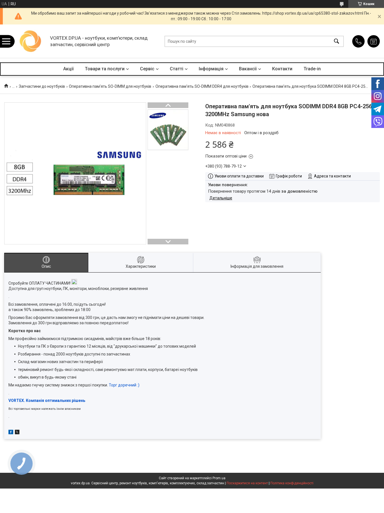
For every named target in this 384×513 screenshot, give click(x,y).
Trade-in (312, 68)
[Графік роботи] (373, 41)
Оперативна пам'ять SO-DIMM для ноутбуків (110, 86)
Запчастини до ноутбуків (42, 86)
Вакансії (248, 68)
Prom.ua (219, 478)
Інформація (211, 68)
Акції (68, 68)
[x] (17, 433)
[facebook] (10, 433)
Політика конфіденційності (291, 483)
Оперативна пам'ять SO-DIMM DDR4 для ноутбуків (202, 86)
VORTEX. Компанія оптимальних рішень (46, 400)
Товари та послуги (105, 68)
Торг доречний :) (124, 385)
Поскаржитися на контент (247, 483)
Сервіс (147, 68)
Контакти (282, 68)
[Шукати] (336, 41)
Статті (176, 68)
